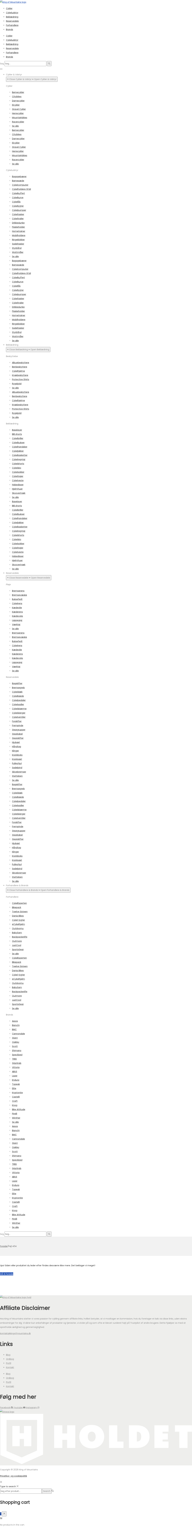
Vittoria (16, 1067)
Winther (16, 1117)
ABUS (14, 1071)
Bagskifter (17, 683)
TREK (14, 1058)
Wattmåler (17, 252)
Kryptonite (17, 1092)
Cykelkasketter (19, 455)
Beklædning (12, 16)
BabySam (17, 932)
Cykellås (16, 201)
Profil (8, 1363)
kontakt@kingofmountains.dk (15, 1333)
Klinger (15, 750)
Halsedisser (18, 484)
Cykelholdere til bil (21, 189)
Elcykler (16, 104)
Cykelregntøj (18, 459)
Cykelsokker (18, 472)
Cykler (9, 8)
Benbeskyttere (19, 366)
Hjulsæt (16, 742)
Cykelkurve (17, 197)
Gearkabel (17, 733)
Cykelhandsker (19, 446)
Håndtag (16, 746)
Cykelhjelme (18, 371)
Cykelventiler (19, 717)
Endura (15, 1079)
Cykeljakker (18, 450)
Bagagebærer (19, 176)
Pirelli (14, 1113)
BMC (14, 1029)
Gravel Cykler (19, 109)
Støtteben (17, 776)
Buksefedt (17, 599)
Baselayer (17, 429)
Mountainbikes (19, 117)
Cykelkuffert (18, 193)
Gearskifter (18, 738)
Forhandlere (12, 25)
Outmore (17, 941)
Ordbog (10, 1358)
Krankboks (17, 754)
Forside (3, 1246)
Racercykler (18, 121)
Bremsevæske (19, 595)
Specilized (17, 1054)
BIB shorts (17, 434)
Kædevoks (17, 616)
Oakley (15, 1042)
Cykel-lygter (18, 920)
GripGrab (16, 1063)
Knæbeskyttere (20, 375)
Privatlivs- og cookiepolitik (13, 1475)
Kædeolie (17, 607)
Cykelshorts (18, 463)
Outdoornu (18, 928)
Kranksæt (17, 759)
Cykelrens (17, 603)
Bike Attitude (18, 1109)
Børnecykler (18, 92)
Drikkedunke (18, 222)
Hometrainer (18, 231)
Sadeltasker (18, 243)
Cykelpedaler (19, 700)
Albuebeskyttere (20, 362)
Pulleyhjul (17, 763)
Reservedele (12, 21)
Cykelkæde (18, 696)
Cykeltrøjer (17, 476)
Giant (15, 1037)
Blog (8, 1354)
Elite (14, 1088)
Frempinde (17, 725)
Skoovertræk (18, 493)
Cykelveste (18, 480)
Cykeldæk (17, 691)
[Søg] (49, 63)
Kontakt (10, 1367)
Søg (2, 63)
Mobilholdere (18, 235)
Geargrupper (18, 729)
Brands (9, 29)
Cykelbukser (18, 442)
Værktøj (16, 624)
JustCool (16, 945)
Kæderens (17, 611)
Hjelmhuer (17, 488)
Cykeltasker (18, 214)
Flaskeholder (18, 227)
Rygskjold (16, 383)
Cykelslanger (18, 712)
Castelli (16, 1096)
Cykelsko (16, 467)
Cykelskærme (19, 708)
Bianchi (16, 1025)
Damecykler (18, 100)
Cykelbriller (17, 438)
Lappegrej (17, 620)
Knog (14, 1105)
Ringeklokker (18, 239)
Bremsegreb (18, 687)
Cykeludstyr (12, 12)
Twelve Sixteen (20, 911)
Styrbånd (16, 248)
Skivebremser (19, 771)
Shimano (16, 1050)
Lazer (14, 1075)
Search (46, 1491)
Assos (15, 1021)
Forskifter (17, 721)
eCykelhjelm (18, 924)
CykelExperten (19, 903)
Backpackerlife (19, 936)
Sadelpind (17, 767)
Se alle (15, 125)
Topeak (16, 1084)
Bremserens (18, 590)
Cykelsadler (18, 704)
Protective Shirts (20, 379)
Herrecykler (18, 113)
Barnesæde (18, 180)
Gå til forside (6, 1273)
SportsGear (18, 949)
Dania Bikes (18, 915)
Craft (15, 1101)
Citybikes (16, 96)
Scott (15, 1046)
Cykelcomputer (20, 184)
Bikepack (16, 907)
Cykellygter (18, 205)
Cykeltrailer (18, 218)
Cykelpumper (19, 210)
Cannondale (18, 1033)
